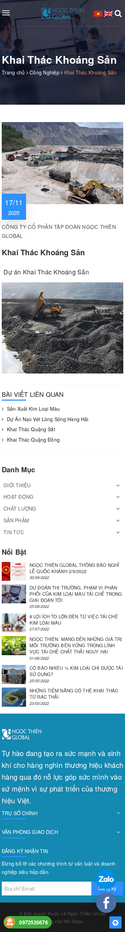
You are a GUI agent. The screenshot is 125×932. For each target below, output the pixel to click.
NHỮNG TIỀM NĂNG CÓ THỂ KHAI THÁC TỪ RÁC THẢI (74, 693)
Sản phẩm (16, 520)
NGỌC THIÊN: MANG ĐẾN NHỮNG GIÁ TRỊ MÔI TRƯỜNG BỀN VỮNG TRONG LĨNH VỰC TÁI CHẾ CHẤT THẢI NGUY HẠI (76, 645)
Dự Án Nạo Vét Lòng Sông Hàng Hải (47, 419)
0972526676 (33, 922)
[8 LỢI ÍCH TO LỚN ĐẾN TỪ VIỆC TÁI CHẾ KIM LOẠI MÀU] (14, 623)
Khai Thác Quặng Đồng (33, 439)
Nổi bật (14, 552)
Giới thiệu (17, 485)
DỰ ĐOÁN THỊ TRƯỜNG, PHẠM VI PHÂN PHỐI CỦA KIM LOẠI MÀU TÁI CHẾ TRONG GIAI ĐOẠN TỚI (76, 593)
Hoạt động (18, 496)
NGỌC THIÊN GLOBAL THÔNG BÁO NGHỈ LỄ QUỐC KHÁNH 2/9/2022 (74, 568)
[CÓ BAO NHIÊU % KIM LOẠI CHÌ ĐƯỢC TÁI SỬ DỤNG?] (14, 674)
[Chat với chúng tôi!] (106, 903)
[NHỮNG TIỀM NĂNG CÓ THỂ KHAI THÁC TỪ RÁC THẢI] (14, 697)
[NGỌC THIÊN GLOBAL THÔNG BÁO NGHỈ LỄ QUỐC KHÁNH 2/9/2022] (14, 571)
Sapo (77, 921)
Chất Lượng (19, 508)
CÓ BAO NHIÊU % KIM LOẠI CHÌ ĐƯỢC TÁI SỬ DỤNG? (76, 671)
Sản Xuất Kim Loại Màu (33, 408)
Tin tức (13, 532)
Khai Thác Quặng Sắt (31, 429)
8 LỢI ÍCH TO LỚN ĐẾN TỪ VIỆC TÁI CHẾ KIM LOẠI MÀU (74, 619)
